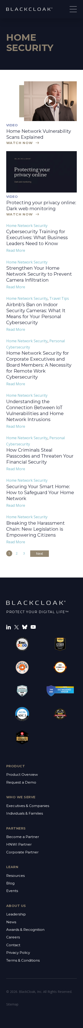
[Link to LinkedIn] (8, 626)
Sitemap (12, 1004)
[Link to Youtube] (33, 626)
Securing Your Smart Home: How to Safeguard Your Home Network (40, 492)
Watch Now (19, 143)
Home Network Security (26, 225)
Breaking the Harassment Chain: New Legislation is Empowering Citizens (35, 529)
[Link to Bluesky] (24, 626)
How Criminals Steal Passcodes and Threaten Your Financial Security (40, 456)
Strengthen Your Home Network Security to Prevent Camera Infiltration (39, 274)
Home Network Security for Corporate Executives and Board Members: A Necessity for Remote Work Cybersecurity (38, 365)
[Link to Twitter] (16, 626)
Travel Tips (59, 298)
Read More (15, 250)
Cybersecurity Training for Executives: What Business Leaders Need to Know (37, 237)
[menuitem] (41, 778)
